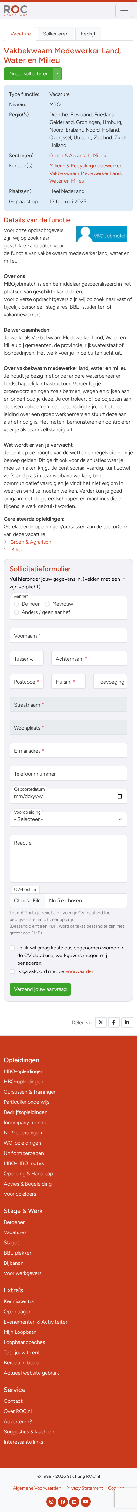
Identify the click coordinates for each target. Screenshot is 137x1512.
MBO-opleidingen (24, 1071)
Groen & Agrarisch (69, 155)
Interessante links (23, 1442)
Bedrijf (88, 34)
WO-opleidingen (22, 1143)
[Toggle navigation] (124, 10)
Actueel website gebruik (31, 1373)
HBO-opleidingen (23, 1081)
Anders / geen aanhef (46, 612)
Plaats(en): (21, 191)
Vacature (21, 34)
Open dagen (18, 1312)
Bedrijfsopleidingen (25, 1112)
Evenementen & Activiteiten (36, 1322)
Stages (11, 1243)
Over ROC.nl (18, 1411)
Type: (24, 94)
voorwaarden (80, 971)
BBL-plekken (18, 1253)
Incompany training (25, 1122)
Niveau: (17, 104)
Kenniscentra (19, 1301)
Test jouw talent (22, 1352)
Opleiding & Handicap (28, 1173)
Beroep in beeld (21, 1363)
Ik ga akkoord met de (56, 971)
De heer (31, 604)
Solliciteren (55, 34)
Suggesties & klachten (29, 1432)
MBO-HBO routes (24, 1163)
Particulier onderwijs (26, 1102)
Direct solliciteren (28, 74)
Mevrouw (62, 604)
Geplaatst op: (24, 201)
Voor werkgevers (22, 1273)
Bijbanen (14, 1263)
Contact (13, 1401)
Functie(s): (21, 166)
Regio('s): (19, 114)
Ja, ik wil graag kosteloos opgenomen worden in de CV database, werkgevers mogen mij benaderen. (71, 955)
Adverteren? (18, 1421)
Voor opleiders (20, 1194)
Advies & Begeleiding (28, 1184)
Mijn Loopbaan (20, 1332)
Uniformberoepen (24, 1153)
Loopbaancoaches (24, 1342)
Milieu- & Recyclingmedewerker (85, 166)
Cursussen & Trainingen (30, 1092)
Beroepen (15, 1222)
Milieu (99, 155)
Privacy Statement (84, 1488)
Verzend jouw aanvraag (40, 989)
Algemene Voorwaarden (37, 1488)
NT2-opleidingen (23, 1133)
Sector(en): (22, 155)
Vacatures (15, 1232)
